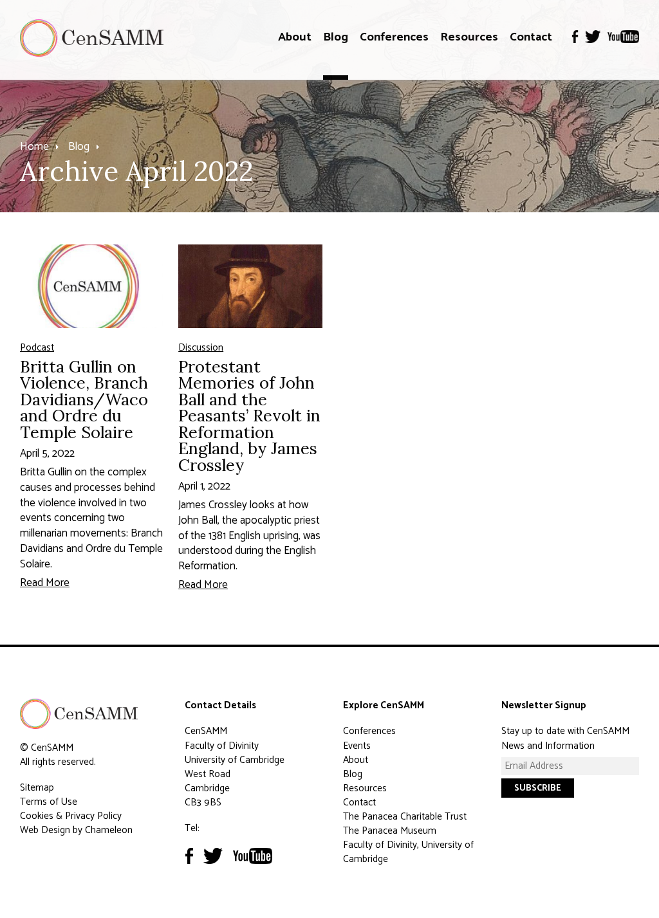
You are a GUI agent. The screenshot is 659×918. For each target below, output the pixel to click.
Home (34, 147)
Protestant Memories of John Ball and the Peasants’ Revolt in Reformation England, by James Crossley (249, 415)
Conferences (394, 37)
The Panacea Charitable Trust (405, 817)
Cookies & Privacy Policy (71, 816)
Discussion (200, 348)
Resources (469, 37)
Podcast (37, 348)
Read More (45, 583)
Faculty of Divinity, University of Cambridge (408, 852)
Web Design (45, 830)
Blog (335, 37)
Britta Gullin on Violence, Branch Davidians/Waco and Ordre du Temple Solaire (84, 399)
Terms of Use (48, 802)
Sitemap (37, 788)
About (294, 37)
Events (357, 746)
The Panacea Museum (389, 831)
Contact (531, 37)
